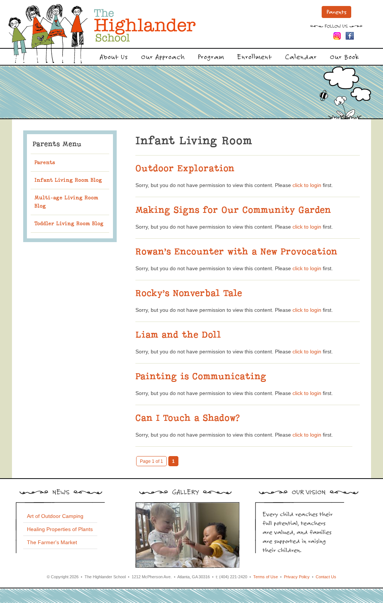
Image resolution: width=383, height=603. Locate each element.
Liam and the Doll (178, 334)
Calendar (301, 56)
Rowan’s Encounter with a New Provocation (236, 251)
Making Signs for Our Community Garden (233, 209)
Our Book (344, 56)
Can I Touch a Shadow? (187, 417)
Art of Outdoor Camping (55, 516)
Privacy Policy (297, 577)
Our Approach (163, 56)
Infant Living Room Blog (68, 180)
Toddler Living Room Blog (69, 223)
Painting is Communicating (200, 376)
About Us (113, 56)
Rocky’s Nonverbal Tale (188, 293)
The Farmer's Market (52, 542)
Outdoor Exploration (185, 168)
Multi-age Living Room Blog (66, 202)
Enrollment (254, 56)
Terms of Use (265, 577)
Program (211, 56)
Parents (336, 11)
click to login (306, 185)
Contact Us (326, 577)
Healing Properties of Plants (60, 529)
